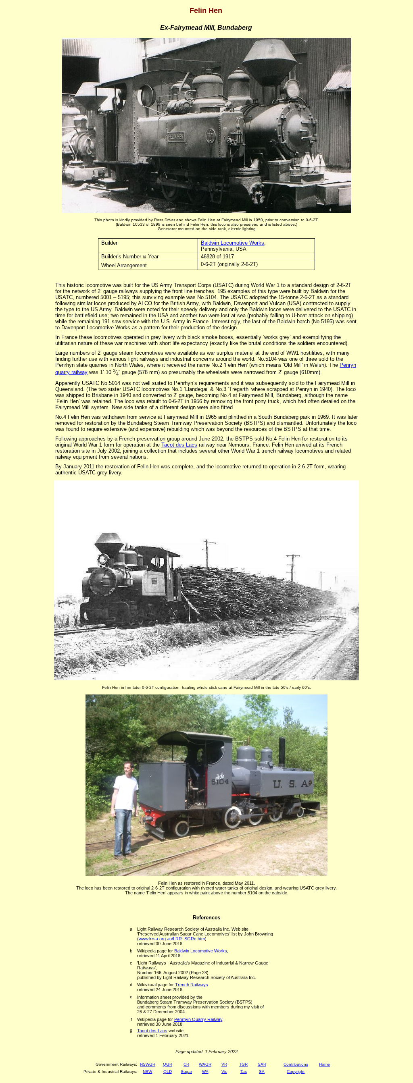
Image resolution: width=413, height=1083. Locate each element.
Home (324, 1064)
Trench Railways (191, 984)
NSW (147, 1071)
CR (186, 1064)
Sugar (186, 1071)
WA (205, 1071)
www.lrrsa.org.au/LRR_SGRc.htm (172, 938)
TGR (243, 1064)
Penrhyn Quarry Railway (198, 1019)
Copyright (296, 1071)
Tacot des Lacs (179, 445)
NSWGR (147, 1064)
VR (224, 1064)
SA (262, 1071)
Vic (224, 1071)
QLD (167, 1071)
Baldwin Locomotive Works (232, 243)
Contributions (296, 1064)
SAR (262, 1064)
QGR (167, 1064)
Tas (243, 1071)
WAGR (205, 1064)
